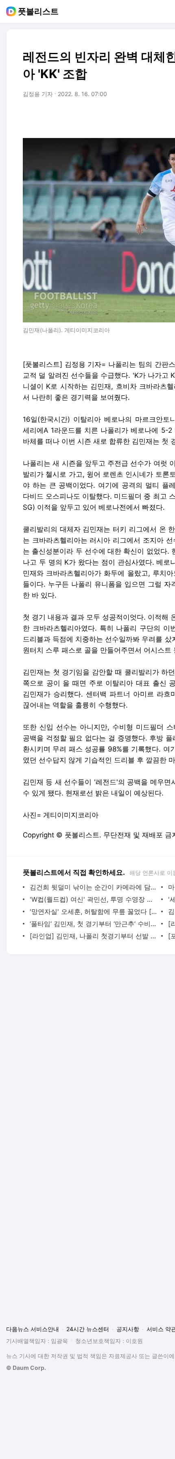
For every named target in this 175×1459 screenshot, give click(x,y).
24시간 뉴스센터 (87, 1328)
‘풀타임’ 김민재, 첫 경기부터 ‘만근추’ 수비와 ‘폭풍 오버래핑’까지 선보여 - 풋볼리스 (93, 924)
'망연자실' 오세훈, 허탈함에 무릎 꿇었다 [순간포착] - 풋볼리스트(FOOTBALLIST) (93, 911)
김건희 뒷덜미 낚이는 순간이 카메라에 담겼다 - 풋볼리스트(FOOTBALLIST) (93, 887)
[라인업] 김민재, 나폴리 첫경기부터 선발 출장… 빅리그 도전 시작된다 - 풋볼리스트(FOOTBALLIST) (93, 936)
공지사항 (127, 1328)
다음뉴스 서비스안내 (32, 1328)
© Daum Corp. (26, 1367)
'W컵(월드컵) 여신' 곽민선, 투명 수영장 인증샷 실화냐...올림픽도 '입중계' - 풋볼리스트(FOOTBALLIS (93, 899)
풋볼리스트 (38, 11)
